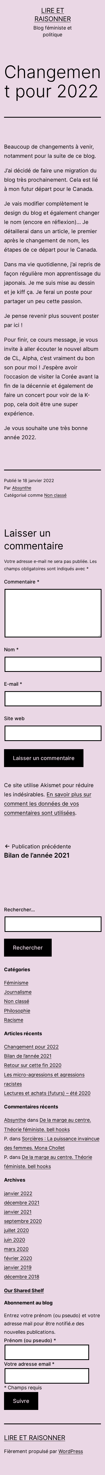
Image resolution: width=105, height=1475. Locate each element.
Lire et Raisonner (34, 1438)
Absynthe (21, 487)
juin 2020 (14, 1240)
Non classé (55, 495)
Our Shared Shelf (24, 1290)
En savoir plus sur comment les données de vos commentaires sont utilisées (47, 803)
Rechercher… (19, 909)
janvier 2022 (18, 1193)
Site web (14, 718)
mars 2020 (16, 1249)
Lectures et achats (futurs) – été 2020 (47, 1093)
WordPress (70, 1451)
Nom (11, 649)
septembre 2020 (23, 1221)
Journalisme (18, 992)
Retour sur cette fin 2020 (32, 1065)
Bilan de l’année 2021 (27, 1056)
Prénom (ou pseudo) (30, 1340)
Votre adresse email (29, 1364)
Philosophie (17, 1011)
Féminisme (16, 983)
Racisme (13, 1020)
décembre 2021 (21, 1202)
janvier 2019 (18, 1267)
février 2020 (18, 1258)
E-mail (13, 684)
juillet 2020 (16, 1230)
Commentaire (21, 582)
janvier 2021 (18, 1212)
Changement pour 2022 (31, 1047)
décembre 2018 (21, 1277)
